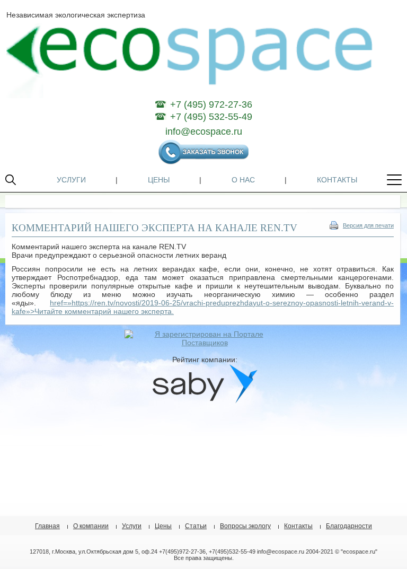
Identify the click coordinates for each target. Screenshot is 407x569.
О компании (91, 526)
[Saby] (205, 401)
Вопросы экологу (245, 526)
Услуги (131, 526)
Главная (47, 526)
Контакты (298, 526)
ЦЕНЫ (159, 180)
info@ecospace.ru (203, 131)
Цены (163, 526)
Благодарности (349, 526)
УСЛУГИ (71, 180)
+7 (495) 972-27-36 (211, 104)
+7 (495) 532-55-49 (211, 116)
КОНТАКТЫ (337, 180)
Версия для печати (368, 225)
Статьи (196, 526)
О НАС (243, 180)
